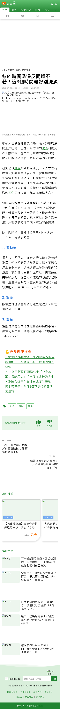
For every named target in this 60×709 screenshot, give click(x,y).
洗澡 (45, 148)
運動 (11, 193)
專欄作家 (40, 697)
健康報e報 (14, 678)
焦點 (4, 10)
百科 (47, 10)
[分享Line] (22, 15)
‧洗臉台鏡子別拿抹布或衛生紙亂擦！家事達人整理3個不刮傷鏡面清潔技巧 (29, 386)
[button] (56, 10)
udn (4, 70)
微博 (53, 134)
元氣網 (11, 70)
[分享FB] (7, 15)
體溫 (17, 168)
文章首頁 (29, 697)
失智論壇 (26, 10)
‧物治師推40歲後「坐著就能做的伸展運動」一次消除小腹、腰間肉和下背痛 (29, 362)
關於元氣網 (12, 692)
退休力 (19, 697)
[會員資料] (51, 4)
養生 (14, 10)
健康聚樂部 (25, 692)
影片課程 (8, 517)
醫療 (37, 10)
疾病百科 (49, 692)
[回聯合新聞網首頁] (4, 4)
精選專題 (37, 692)
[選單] (56, 4)
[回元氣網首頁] (11, 3)
